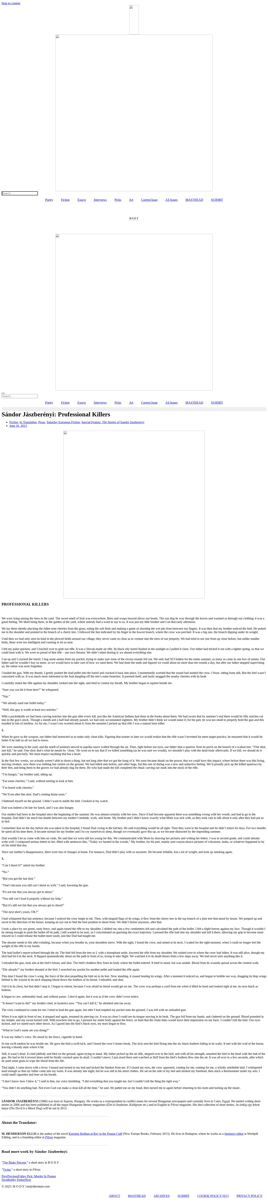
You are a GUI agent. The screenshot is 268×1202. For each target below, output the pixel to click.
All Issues (171, 199)
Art (131, 199)
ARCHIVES (162, 1195)
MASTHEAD (194, 199)
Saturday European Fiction (63, 422)
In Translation (28, 422)
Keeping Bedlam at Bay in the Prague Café (95, 1133)
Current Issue (149, 199)
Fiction (65, 199)
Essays (81, 199)
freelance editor (233, 1133)
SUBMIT (217, 199)
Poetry (49, 199)
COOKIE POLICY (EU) (213, 1195)
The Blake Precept (14, 1162)
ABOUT (114, 1195)
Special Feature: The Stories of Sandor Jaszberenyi (112, 422)
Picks (118, 199)
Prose (41, 422)
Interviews (100, 199)
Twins (7, 1169)
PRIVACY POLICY (250, 1195)
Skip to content (11, 3)
